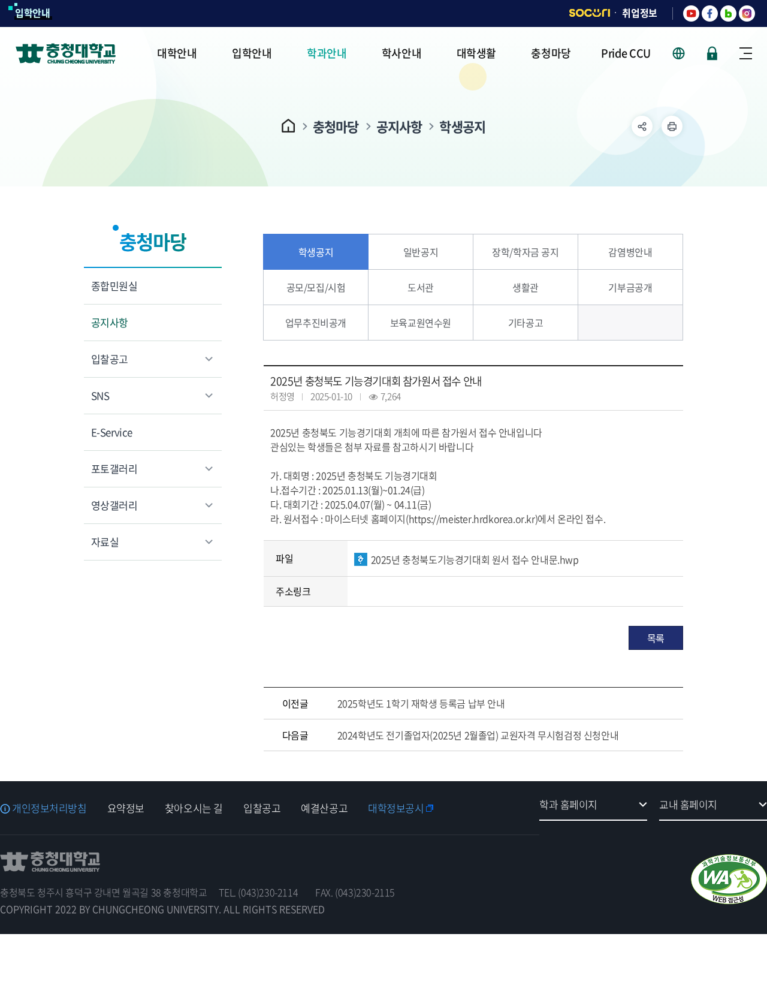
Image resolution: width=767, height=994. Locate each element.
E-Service (111, 431)
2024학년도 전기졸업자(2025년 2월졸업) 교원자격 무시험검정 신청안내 (478, 735)
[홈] (288, 125)
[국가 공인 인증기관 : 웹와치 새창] (729, 879)
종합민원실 (114, 285)
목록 (656, 638)
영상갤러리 (114, 505)
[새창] (691, 13)
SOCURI (589, 13)
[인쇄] (672, 126)
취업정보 (639, 12)
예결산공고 (324, 807)
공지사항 (399, 126)
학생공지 (462, 126)
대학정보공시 (396, 807)
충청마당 (336, 126)
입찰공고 (109, 358)
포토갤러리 (114, 468)
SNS (100, 395)
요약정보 (125, 807)
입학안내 (32, 12)
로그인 (712, 53)
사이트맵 (745, 53)
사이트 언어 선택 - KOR (685, 53)
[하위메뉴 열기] (642, 126)
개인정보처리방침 (49, 807)
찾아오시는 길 (194, 807)
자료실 (105, 541)
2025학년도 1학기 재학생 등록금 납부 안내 (421, 703)
